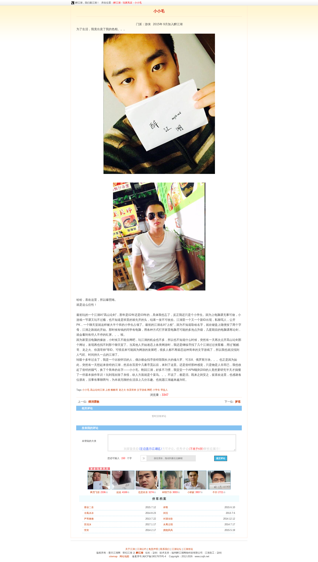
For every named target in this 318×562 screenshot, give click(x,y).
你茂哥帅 (131, 389)
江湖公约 (141, 549)
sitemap (113, 556)
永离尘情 (168, 524)
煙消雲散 (93, 401)
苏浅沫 (87, 524)
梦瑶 (238, 401)
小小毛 (85, 389)
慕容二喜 (89, 507)
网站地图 (124, 556)
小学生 (156, 389)
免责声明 (153, 549)
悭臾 (86, 530)
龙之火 (122, 389)
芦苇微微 (89, 518)
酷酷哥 (114, 389)
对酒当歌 (168, 518)
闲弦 (165, 513)
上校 (107, 389)
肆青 (165, 507)
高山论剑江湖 (97, 389)
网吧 (149, 389)
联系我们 (165, 549)
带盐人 (164, 389)
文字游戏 (141, 389)
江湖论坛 (176, 549)
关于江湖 (130, 549)
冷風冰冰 (89, 513)
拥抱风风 (168, 530)
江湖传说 (188, 549)
